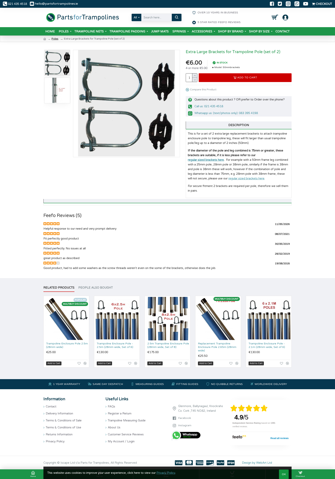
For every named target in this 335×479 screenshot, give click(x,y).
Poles (55, 38)
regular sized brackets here (206, 160)
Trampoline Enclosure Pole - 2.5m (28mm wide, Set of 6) (115, 345)
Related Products (58, 287)
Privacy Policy (165, 473)
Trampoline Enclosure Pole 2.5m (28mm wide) (67, 345)
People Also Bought (95, 287)
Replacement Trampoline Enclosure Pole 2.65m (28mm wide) (217, 347)
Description (238, 125)
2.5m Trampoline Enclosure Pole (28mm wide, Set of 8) (168, 345)
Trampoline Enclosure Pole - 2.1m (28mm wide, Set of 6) (267, 345)
